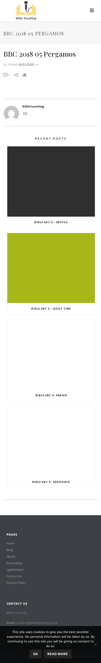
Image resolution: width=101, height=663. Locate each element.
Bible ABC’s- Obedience (51, 482)
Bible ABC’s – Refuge (51, 222)
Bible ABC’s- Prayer (51, 395)
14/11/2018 (26, 64)
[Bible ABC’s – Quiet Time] (51, 268)
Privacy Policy (16, 583)
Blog (10, 550)
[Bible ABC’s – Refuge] (51, 181)
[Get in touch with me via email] (25, 114)
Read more (57, 654)
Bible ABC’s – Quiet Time (51, 308)
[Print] (27, 74)
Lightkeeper (15, 569)
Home (11, 543)
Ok (35, 654)
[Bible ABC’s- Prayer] (51, 354)
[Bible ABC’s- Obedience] (51, 441)
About (11, 556)
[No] (95, 644)
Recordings (15, 563)
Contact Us (14, 576)
